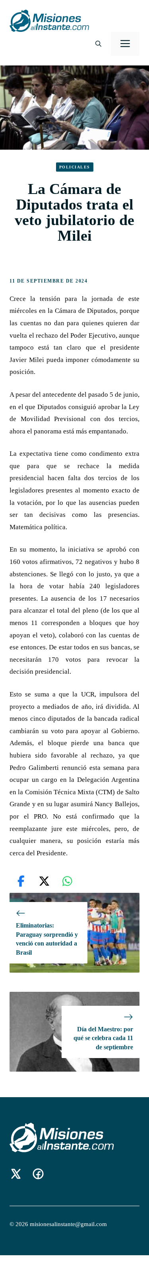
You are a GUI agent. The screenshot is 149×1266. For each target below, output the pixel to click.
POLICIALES (74, 167)
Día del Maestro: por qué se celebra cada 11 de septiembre (103, 1038)
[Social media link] (16, 1173)
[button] (98, 44)
